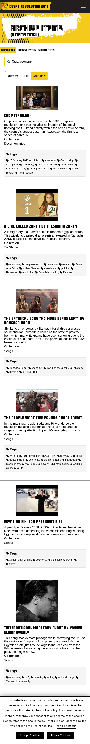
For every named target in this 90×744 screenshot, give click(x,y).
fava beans (53, 367)
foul (66, 367)
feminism (52, 264)
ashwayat (65, 455)
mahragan (71, 459)
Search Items (46, 49)
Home (4, 6)
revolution (28, 272)
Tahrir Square (26, 172)
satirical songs (31, 371)
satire (50, 677)
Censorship (67, 160)
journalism (67, 164)
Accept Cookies (30, 735)
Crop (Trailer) (17, 115)
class (79, 455)
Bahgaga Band (18, 367)
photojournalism (39, 168)
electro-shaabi (52, 459)
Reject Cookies (61, 735)
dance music (16, 459)
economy (28, 164)
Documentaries (14, 143)
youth (20, 468)
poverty (13, 371)
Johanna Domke (47, 164)
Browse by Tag (27, 49)
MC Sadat (30, 464)
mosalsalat (50, 268)
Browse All (8, 49)
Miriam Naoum (31, 268)
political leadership (62, 559)
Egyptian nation (33, 264)
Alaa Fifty (50, 455)
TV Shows (11, 247)
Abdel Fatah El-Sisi (20, 559)
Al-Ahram (50, 160)
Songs (8, 351)
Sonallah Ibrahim (48, 272)
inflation (77, 367)
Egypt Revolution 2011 (28, 6)
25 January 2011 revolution (24, 160)
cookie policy (48, 710)
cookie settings (66, 725)
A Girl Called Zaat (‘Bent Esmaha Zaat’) (40, 226)
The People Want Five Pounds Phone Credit (43, 418)
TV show (68, 272)
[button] (26, 76)
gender (66, 264)
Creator (38, 76)
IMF (27, 677)
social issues (60, 168)
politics (65, 268)
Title (26, 76)
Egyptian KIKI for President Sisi (33, 521)
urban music (61, 464)
